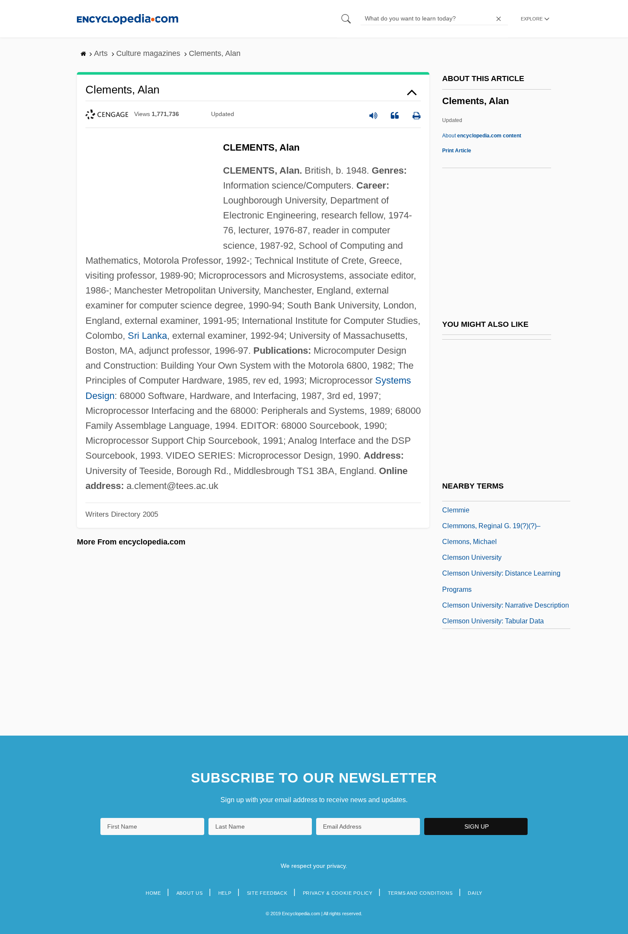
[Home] (127, 18)
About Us (189, 893)
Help (225, 893)
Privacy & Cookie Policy (338, 893)
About (481, 136)
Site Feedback (267, 893)
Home (153, 893)
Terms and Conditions (420, 893)
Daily (475, 893)
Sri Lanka (147, 335)
